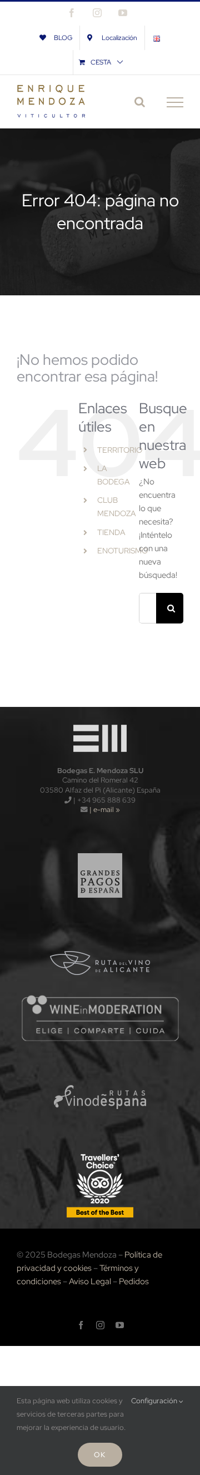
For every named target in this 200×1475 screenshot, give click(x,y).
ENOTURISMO (122, 551)
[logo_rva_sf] (100, 933)
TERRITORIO (119, 450)
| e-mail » (104, 809)
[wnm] (100, 997)
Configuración (155, 1400)
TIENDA (111, 532)
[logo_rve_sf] (100, 1068)
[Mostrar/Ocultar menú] (175, 102)
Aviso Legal (90, 1281)
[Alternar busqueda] (139, 101)
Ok (100, 1454)
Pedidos (134, 1281)
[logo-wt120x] (100, 721)
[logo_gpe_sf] (100, 847)
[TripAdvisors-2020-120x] (100, 1154)
